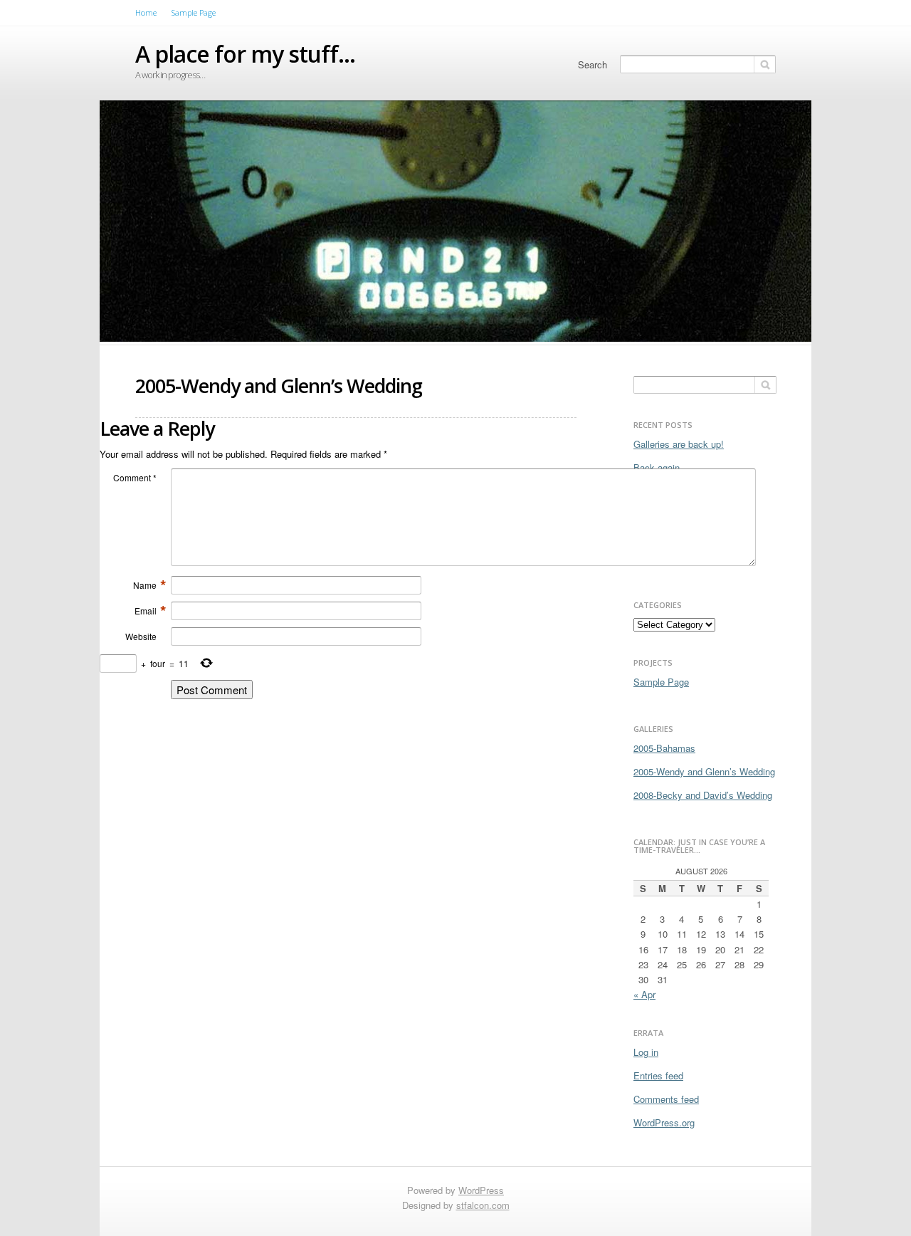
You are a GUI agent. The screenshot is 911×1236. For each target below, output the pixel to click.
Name (150, 585)
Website (141, 636)
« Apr (644, 994)
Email (151, 611)
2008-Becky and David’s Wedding (702, 795)
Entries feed (658, 1075)
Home (146, 12)
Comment (135, 477)
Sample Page (194, 12)
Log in (645, 1052)
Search (592, 64)
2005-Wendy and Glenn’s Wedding (704, 771)
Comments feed (666, 1099)
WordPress (481, 1190)
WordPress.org (664, 1122)
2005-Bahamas (664, 748)
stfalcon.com (483, 1205)
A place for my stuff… (245, 53)
